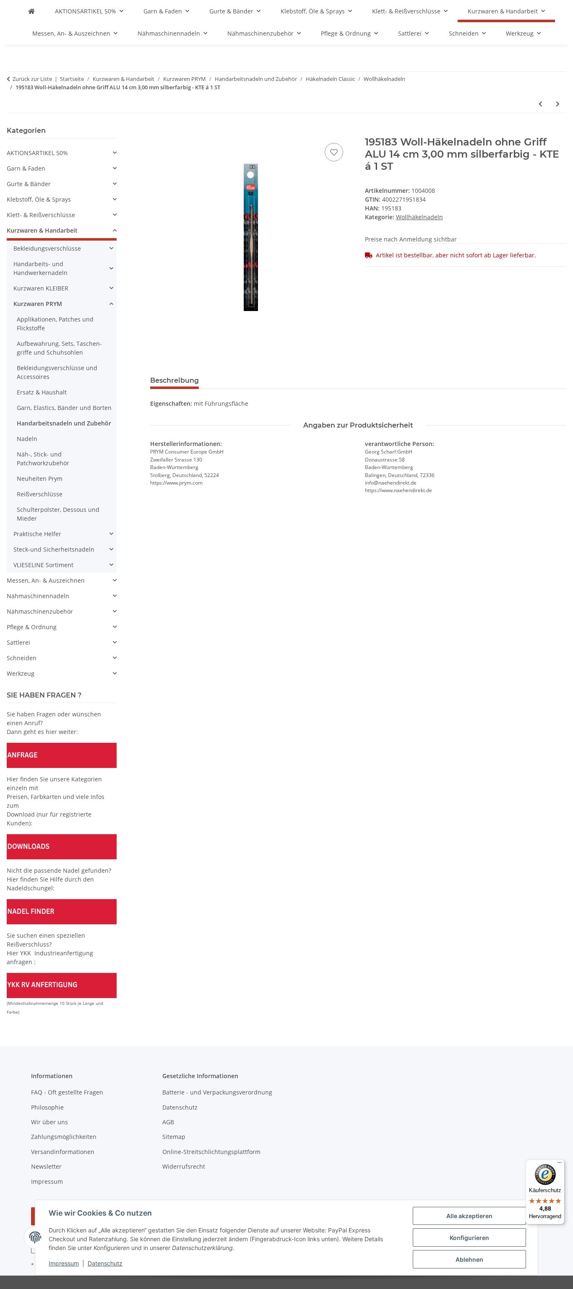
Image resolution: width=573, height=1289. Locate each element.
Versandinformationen (62, 1152)
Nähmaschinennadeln (38, 596)
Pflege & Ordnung (32, 627)
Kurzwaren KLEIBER (40, 288)
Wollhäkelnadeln (419, 217)
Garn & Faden (26, 168)
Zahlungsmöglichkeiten (63, 1137)
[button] (62, 153)
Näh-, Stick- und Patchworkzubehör (43, 458)
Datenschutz (105, 1263)
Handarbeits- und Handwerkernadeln (40, 268)
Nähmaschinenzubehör (40, 611)
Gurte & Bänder (29, 184)
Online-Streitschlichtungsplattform (211, 1152)
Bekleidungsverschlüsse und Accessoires (57, 372)
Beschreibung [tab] (174, 380)
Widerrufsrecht (183, 1166)
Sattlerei (18, 642)
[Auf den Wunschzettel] (334, 152)
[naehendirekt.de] (31, 11)
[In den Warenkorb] (157, 131)
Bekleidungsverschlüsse (47, 248)
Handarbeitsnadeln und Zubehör (64, 423)
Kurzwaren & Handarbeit (42, 230)
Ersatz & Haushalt (42, 392)
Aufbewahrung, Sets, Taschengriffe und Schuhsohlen (59, 348)
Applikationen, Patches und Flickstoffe (55, 323)
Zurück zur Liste (32, 79)
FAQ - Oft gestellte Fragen (67, 1092)
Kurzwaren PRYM (37, 304)
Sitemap (173, 1137)
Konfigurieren (469, 1237)
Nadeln (27, 439)
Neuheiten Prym (40, 478)
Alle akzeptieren (469, 1215)
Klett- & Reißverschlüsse (41, 215)
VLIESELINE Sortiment (43, 565)
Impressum (64, 1263)
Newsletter (46, 1166)
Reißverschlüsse (40, 494)
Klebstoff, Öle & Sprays (39, 199)
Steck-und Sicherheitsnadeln (53, 549)
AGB (168, 1122)
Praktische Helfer (37, 534)
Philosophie (47, 1107)
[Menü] (560, 1164)
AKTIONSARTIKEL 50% (37, 153)
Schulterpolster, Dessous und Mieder (58, 514)
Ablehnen (469, 1259)
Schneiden (21, 658)
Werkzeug (20, 673)
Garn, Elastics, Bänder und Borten (64, 408)
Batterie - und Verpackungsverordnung (217, 1092)
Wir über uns (49, 1122)
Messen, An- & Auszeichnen (46, 580)
